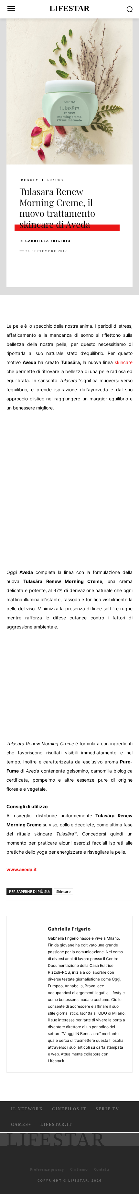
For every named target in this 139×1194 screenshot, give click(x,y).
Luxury (55, 180)
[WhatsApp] (70, 267)
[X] (40, 267)
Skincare (63, 891)
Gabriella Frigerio (48, 240)
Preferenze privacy (47, 1169)
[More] (130, 267)
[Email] (100, 267)
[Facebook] (25, 267)
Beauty (29, 180)
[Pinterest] (55, 267)
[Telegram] (115, 267)
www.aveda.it (21, 869)
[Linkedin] (85, 267)
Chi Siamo (79, 1169)
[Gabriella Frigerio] (29, 994)
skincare (124, 362)
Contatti (101, 1169)
